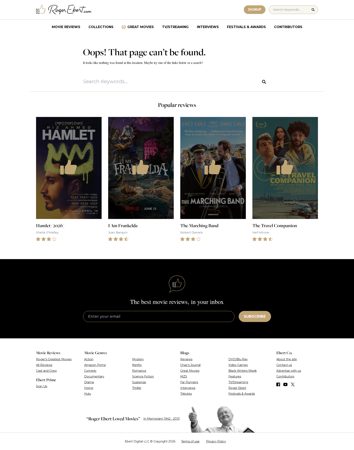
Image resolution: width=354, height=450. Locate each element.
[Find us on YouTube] (285, 384)
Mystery (138, 359)
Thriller (136, 388)
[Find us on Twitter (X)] (293, 384)
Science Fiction (143, 376)
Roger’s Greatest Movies (53, 359)
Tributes (186, 394)
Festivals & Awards (246, 27)
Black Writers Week (242, 371)
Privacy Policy (216, 441)
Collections (100, 27)
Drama (89, 382)
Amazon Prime (95, 365)
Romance (139, 371)
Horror (88, 388)
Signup (254, 9)
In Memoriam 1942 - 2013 (161, 419)
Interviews (208, 27)
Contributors (288, 27)
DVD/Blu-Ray (238, 359)
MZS (183, 376)
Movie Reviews (66, 27)
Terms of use (190, 441)
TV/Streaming (175, 27)
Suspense (139, 382)
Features (234, 376)
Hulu (87, 394)
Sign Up (41, 386)
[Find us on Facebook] (278, 384)
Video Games (238, 365)
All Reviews (44, 365)
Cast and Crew (46, 371)
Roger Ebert (237, 388)
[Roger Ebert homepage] (63, 10)
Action (88, 359)
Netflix (137, 365)
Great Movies (140, 27)
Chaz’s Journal (190, 365)
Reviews (186, 359)
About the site (286, 359)
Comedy (90, 371)
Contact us (284, 365)
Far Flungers (189, 382)
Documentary (94, 376)
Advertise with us (288, 371)
